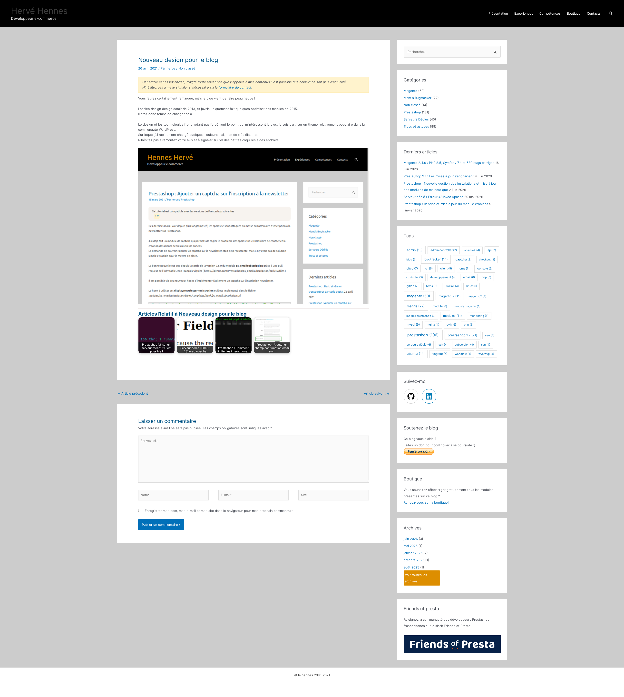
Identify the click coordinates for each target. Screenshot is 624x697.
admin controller (443, 250)
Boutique (574, 13)
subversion (464, 344)
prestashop (423, 334)
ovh (451, 324)
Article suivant (377, 393)
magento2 (477, 296)
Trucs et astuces (416, 126)
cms (464, 268)
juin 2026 (411, 539)
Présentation (498, 13)
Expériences (523, 13)
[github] (412, 396)
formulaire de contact (235, 87)
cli (429, 268)
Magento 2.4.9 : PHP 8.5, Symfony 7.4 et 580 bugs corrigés (449, 163)
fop (486, 277)
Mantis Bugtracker (417, 98)
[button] (611, 13)
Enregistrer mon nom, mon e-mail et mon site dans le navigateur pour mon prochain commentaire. (219, 511)
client (446, 268)
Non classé (186, 68)
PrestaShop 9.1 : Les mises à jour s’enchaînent (439, 176)
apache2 (472, 250)
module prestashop (421, 316)
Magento (410, 91)
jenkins (452, 286)
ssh (443, 344)
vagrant (439, 354)
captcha (463, 259)
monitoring (479, 316)
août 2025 (411, 567)
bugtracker (436, 259)
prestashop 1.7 (462, 335)
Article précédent (132, 393)
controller (414, 277)
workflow (463, 354)
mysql (413, 324)
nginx (433, 324)
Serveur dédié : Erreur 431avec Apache (433, 197)
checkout (487, 259)
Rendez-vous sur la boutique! (426, 502)
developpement (443, 277)
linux (471, 286)
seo (489, 335)
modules (452, 316)
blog (411, 259)
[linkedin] (430, 396)
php (468, 324)
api (492, 250)
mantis (416, 306)
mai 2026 (411, 546)
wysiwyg (486, 354)
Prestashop (412, 112)
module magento (467, 306)
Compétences (550, 13)
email (469, 277)
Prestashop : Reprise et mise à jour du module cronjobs (446, 204)
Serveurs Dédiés (416, 119)
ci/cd (412, 268)
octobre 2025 (414, 560)
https (431, 286)
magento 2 (450, 296)
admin (415, 250)
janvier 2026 (413, 553)
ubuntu (416, 354)
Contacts (594, 13)
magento (418, 296)
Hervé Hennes (39, 11)
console (484, 268)
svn (485, 344)
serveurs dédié (419, 344)
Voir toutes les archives (416, 578)
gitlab (413, 286)
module (440, 306)
